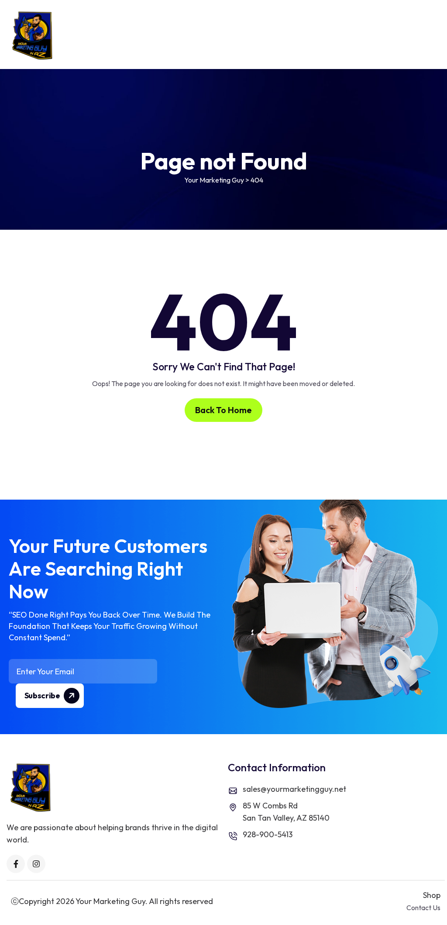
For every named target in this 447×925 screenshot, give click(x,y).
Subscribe (42, 695)
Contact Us (423, 907)
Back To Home (223, 409)
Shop (431, 895)
